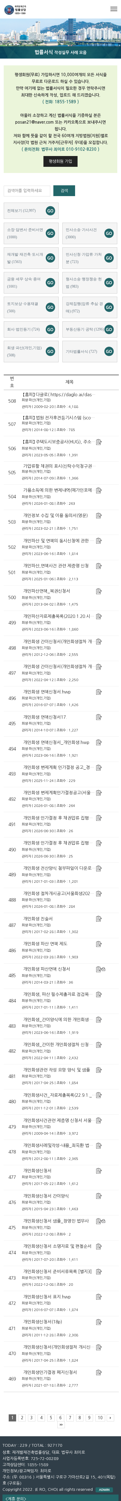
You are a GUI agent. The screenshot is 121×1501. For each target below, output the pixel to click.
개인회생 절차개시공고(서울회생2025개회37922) (68, 893)
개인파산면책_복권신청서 (46, 591)
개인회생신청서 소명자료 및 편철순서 (57, 1246)
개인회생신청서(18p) (42, 1322)
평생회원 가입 (60, 161)
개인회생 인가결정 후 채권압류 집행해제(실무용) (67, 818)
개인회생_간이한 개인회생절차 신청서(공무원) (65, 1044)
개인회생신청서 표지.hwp (47, 1297)
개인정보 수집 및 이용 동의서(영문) (55, 515)
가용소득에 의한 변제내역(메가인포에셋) (60, 490)
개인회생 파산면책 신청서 (46, 969)
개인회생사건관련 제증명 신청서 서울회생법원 (65, 1120)
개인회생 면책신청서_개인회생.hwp (56, 742)
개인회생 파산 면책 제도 (45, 944)
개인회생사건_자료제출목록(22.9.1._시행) (62, 1095)
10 (100, 1418)
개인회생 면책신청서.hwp (47, 692)
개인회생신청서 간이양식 (46, 1196)
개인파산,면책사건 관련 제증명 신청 (56, 566)
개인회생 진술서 (38, 919)
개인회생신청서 (37, 1171)
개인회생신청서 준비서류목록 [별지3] (57, 1271)
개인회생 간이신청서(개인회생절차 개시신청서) (66, 641)
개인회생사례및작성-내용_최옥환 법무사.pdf (64, 1145)
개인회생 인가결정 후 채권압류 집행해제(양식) (65, 843)
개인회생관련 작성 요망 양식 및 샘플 (56, 1070)
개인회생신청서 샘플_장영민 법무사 (56, 1221)
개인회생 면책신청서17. (45, 717)
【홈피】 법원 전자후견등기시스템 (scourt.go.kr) (66, 418)
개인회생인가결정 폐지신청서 (50, 1372)
